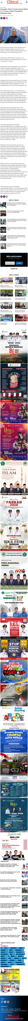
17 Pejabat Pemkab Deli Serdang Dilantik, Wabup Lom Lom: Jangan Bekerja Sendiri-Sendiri (8, 929)
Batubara (3, 950)
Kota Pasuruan (19, 954)
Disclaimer (11, 1009)
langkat (2, 956)
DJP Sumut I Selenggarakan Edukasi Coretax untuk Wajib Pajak (15, 211)
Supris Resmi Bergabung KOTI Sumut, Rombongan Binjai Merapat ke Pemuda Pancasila (21, 325)
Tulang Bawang (4, 966)
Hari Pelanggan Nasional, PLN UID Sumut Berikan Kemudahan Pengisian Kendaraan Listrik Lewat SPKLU (17, 220)
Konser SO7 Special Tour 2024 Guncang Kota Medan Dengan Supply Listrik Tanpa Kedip (16, 228)
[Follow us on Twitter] (5, 1002)
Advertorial (13, 948)
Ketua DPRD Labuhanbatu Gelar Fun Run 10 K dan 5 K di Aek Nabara (10, 872)
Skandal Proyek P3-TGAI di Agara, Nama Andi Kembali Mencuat (10, 896)
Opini (23, 958)
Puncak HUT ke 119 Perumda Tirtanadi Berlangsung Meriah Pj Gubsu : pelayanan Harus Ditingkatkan (17, 204)
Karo (11, 954)
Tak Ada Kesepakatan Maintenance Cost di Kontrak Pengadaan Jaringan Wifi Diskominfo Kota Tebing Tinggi (10, 913)
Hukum (11, 952)
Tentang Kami (18, 1009)
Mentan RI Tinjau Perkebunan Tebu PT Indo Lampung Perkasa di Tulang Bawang (21, 287)
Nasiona (20, 956)
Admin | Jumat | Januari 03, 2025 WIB (6, 15)
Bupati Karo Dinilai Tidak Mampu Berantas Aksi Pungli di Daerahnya (8, 880)
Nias (9, 958)
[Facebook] (1, 18)
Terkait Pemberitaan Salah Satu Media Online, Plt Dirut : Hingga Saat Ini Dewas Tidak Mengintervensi (16, 237)
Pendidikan (3, 960)
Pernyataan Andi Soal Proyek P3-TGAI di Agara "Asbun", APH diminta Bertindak (10, 936)
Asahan (20, 948)
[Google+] (4, 18)
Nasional (3, 958)
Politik (19, 960)
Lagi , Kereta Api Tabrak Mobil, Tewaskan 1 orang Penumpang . (10, 888)
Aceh (5, 948)
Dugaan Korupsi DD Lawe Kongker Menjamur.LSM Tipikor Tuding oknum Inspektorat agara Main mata (9, 865)
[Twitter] (7, 18)
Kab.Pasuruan (4, 954)
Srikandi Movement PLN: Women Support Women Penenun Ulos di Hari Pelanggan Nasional (16, 245)
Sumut (9, 962)
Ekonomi (4, 7)
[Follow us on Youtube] (8, 1002)
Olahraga (16, 958)
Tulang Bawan (20, 964)
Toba (11, 964)
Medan (12, 956)
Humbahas (18, 952)
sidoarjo (3, 962)
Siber (7, 1009)
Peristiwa (12, 960)
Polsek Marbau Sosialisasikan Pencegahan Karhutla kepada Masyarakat (5, 325)
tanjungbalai (18, 962)
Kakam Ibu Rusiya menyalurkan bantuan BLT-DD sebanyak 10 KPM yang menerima (6, 312)
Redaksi (3, 1009)
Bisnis (10, 950)
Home (1, 7)
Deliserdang (18, 950)
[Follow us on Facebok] (2, 1002)
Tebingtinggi (4, 964)
